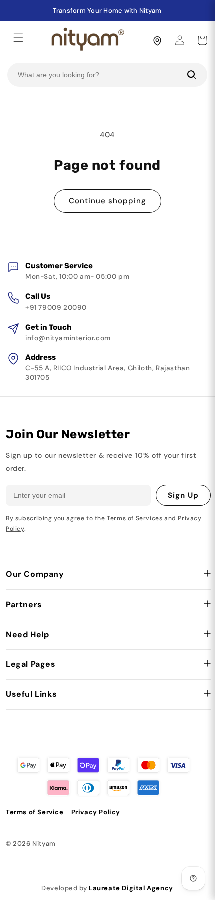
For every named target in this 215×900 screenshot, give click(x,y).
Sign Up (183, 495)
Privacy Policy (96, 812)
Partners (24, 604)
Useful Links (31, 694)
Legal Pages (31, 664)
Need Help (27, 634)
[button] (19, 38)
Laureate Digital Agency (131, 888)
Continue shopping (107, 201)
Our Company (35, 574)
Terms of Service (35, 812)
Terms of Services (134, 518)
